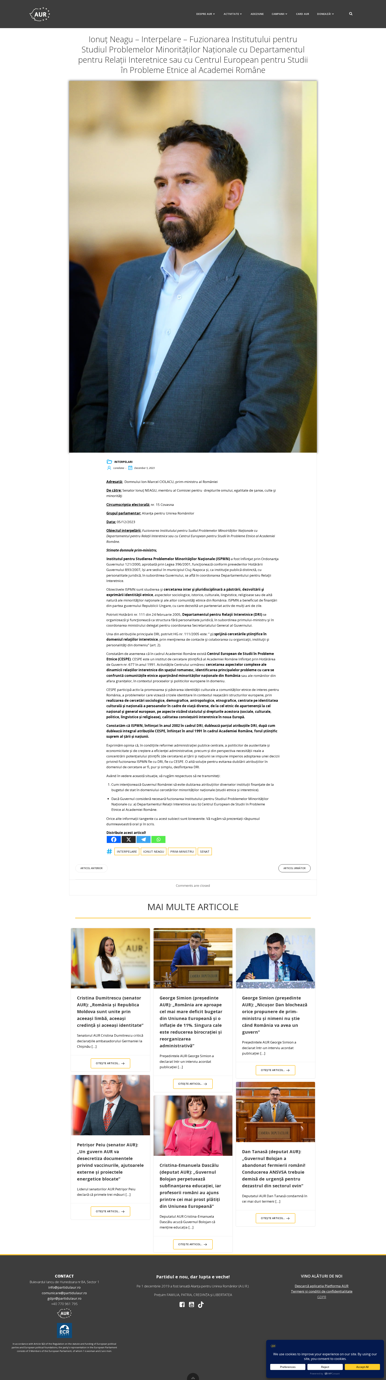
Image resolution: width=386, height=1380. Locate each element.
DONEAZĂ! (324, 14)
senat (204, 851)
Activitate (231, 14)
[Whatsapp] (158, 839)
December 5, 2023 (144, 468)
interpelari (123, 462)
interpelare (127, 851)
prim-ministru (182, 851)
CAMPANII (278, 14)
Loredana (118, 468)
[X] (129, 839)
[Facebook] (114, 839)
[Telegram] (144, 839)
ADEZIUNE (257, 14)
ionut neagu (153, 851)
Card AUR (302, 14)
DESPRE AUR (204, 14)
